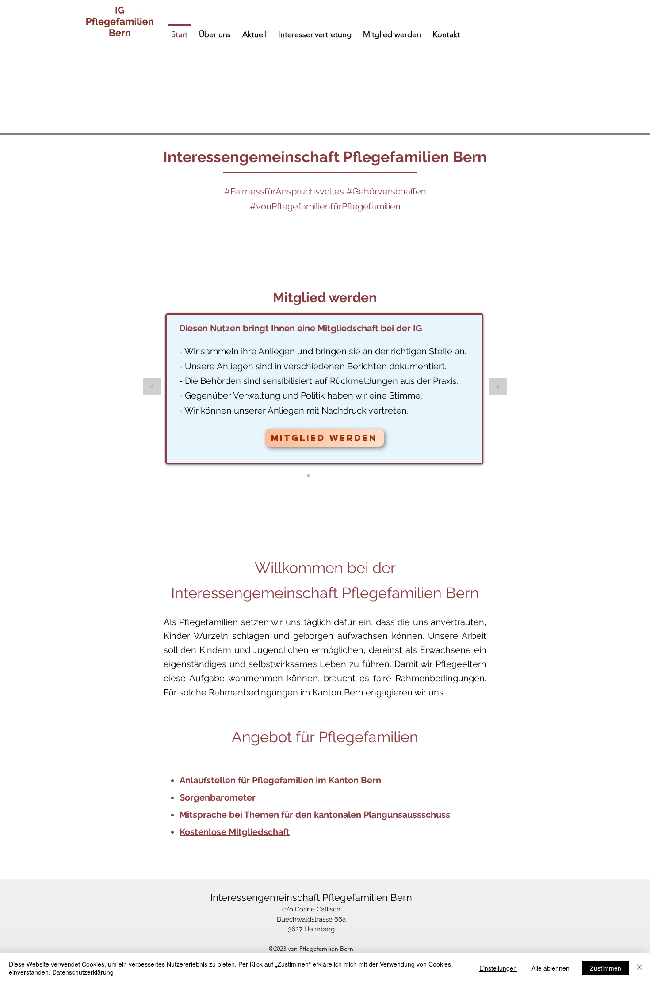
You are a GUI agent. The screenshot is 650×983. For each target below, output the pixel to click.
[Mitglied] (308, 475)
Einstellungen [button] (498, 968)
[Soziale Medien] (330, 475)
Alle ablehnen (550, 968)
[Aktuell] (341, 475)
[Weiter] (498, 387)
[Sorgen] (319, 475)
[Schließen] (639, 968)
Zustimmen (605, 968)
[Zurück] (152, 387)
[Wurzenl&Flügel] (297, 475)
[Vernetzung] (353, 475)
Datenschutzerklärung (83, 972)
